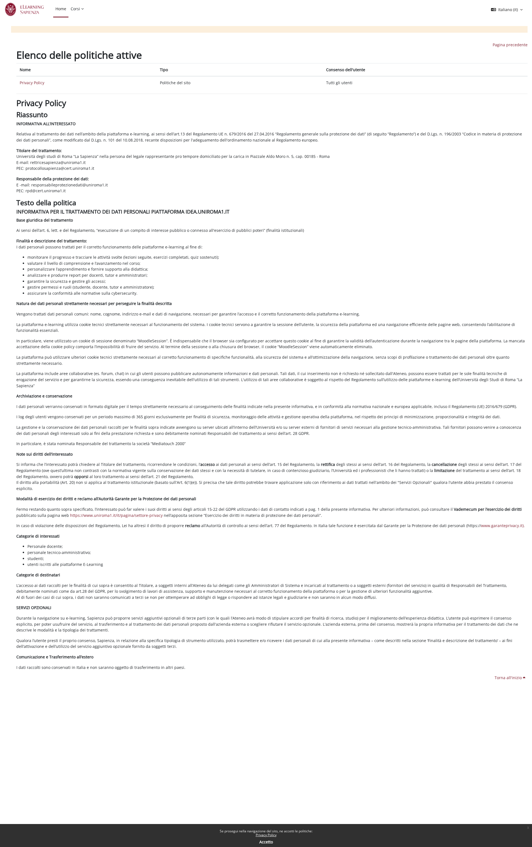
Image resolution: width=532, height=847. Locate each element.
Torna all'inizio (509, 677)
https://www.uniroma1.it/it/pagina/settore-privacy (116, 515)
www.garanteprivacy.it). (503, 525)
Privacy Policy (266, 835)
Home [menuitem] (60, 8)
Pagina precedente (510, 44)
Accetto (266, 842)
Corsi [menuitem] (75, 8)
